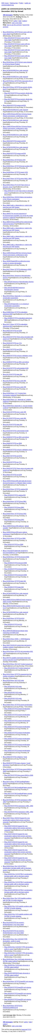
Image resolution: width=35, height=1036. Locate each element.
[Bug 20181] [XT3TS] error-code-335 (14, 387)
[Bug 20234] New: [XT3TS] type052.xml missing (18, 981)
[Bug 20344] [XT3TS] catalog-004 (15, 495)
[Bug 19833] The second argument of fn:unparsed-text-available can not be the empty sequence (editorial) (18, 215)
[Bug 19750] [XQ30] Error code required (15, 70)
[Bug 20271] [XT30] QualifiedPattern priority (18, 787)
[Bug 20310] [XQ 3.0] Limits (13, 686)
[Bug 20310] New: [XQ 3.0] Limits (13, 680)
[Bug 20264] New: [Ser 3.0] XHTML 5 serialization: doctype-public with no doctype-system (17, 868)
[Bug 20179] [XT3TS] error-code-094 (14, 381)
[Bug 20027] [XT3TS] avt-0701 (12, 349)
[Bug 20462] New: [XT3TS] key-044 (14, 160)
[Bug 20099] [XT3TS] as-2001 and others (16, 362)
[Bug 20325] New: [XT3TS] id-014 (13, 618)
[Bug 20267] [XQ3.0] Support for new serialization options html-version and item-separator (18, 828)
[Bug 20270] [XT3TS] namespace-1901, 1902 (18, 806)
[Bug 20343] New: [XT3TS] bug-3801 (14, 501)
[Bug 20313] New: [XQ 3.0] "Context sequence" (18, 664)
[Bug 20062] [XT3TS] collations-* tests (15, 757)
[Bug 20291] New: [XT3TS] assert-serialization (17, 704)
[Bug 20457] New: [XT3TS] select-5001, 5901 (17, 178)
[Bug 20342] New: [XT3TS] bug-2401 (14, 513)
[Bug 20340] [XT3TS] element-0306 (15, 563)
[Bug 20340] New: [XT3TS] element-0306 (16, 557)
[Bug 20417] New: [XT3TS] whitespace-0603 (17, 269)
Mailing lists (14, 3)
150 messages (8, 15)
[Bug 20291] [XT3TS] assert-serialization (17, 708)
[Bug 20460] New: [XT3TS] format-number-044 (17, 166)
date (20, 21)
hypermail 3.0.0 (26, 1029)
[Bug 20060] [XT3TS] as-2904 (12, 443)
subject (24, 21)
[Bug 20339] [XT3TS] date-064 (14, 587)
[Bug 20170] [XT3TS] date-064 (12, 374)
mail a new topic (17, 23)
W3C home (5, 3)
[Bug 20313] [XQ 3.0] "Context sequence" (17, 668)
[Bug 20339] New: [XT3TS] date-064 (14, 581)
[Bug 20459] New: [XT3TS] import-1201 (15, 172)
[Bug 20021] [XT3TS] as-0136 (12, 330)
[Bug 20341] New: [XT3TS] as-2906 (14, 538)
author (16, 21)
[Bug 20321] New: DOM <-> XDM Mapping (16, 639)
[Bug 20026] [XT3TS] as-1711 (12, 343)
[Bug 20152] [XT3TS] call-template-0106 (15, 368)
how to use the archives (14, 25)
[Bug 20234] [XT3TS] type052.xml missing (17, 987)
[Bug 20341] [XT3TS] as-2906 (13, 544)
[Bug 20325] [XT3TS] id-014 (13, 624)
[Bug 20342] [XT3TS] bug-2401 (14, 519)
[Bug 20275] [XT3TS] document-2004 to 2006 (18, 775)
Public (21, 3)
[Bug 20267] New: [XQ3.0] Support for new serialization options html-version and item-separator (16, 820)
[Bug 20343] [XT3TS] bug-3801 (14, 507)
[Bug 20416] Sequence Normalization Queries (19, 281)
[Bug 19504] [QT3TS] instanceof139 (14, 105)
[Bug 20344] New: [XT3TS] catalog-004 (15, 489)
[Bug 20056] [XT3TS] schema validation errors (17, 355)
